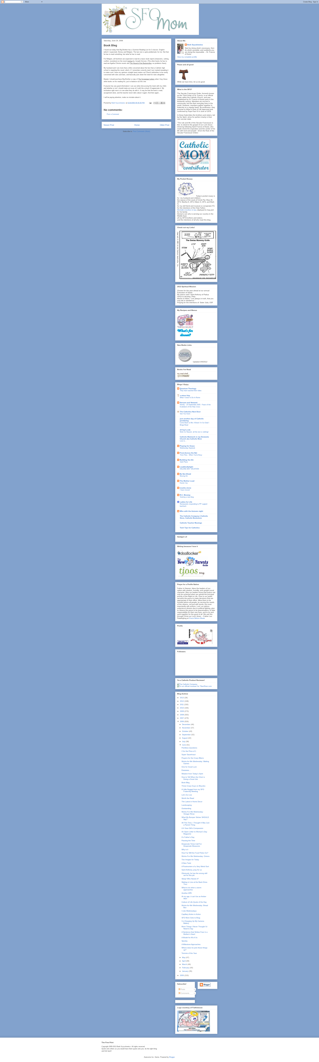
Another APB (187, 893)
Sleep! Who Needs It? (190, 879)
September (186, 735)
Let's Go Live (187, 795)
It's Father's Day (188, 837)
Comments (184, 993)
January (185, 971)
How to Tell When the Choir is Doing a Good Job (193, 778)
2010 (182, 708)
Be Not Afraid (185, 474)
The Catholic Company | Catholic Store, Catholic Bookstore (194, 517)
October (185, 731)
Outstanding (186, 808)
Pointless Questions (189, 748)
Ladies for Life (186, 502)
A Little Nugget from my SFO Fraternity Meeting (193, 790)
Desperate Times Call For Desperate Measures (192, 845)
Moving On (184, 476)
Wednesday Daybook (187, 448)
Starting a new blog (187, 497)
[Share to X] (159, 103)
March (185, 964)
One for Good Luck (189, 767)
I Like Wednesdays (189, 911)
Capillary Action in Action (191, 914)
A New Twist (186, 863)
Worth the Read (188, 798)
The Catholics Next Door (190, 412)
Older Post (164, 125)
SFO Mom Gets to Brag (191, 918)
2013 (182, 698)
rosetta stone (185, 488)
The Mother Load (187, 481)
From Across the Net (188, 453)
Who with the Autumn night (191, 511)
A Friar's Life (185, 430)
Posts (182, 989)
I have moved (185, 490)
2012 (182, 701)
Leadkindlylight (186, 467)
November (186, 728)
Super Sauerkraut (189, 755)
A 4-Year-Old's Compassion (192, 828)
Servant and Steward (188, 403)
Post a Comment (113, 114)
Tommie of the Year (189, 953)
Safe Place (184, 462)
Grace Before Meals (197, 618)
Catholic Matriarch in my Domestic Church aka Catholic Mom (194, 438)
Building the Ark (187, 460)
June (184, 745)
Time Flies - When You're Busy (191, 455)
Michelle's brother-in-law (186, 210)
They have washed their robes (190, 391)
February (186, 968)
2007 (182, 718)
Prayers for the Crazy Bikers (193, 758)
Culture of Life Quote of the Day (194, 902)
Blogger (172, 1057)
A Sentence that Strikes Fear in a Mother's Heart (194, 933)
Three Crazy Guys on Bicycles (193, 786)
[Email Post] (150, 103)
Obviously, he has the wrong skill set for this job (194, 874)
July (184, 741)
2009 (182, 711)
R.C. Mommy (185, 495)
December (186, 724)
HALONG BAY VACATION (189, 469)
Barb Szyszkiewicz (195, 45)
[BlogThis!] (157, 103)
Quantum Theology (188, 389)
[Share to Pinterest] (164, 103)
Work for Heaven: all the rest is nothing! (194, 432)
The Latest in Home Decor (192, 802)
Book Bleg (186, 783)
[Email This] (154, 103)
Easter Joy (184, 483)
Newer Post (109, 125)
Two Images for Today (190, 860)
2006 (182, 721)
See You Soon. (185, 414)
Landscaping (187, 805)
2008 (182, 715)
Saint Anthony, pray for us (192, 870)
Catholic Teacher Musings (191, 523)
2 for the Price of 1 (189, 751)
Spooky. (185, 941)
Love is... (183, 441)
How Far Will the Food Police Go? (195, 853)
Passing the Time (188, 841)
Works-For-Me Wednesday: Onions (195, 856)
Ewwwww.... (186, 770)
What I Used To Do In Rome (190, 397)
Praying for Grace (187, 446)
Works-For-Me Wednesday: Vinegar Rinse (192, 813)
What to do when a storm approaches (191, 889)
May (184, 957)
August (185, 738)
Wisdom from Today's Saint (192, 774)
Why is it (185, 849)
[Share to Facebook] (161, 103)
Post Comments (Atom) (141, 131)
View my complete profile (187, 57)
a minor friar (185, 395)
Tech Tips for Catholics (190, 528)
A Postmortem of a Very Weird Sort (195, 866)
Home (137, 125)
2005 (182, 975)
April (184, 961)
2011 (182, 704)
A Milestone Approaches (191, 944)
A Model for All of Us (189, 938)
